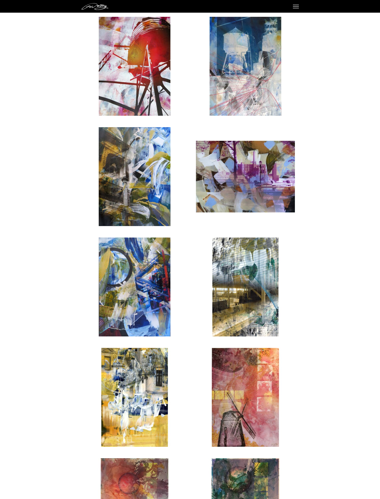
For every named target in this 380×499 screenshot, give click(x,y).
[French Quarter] (134, 176)
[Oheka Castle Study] (134, 397)
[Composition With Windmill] (245, 397)
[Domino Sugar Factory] (245, 176)
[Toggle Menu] (296, 6)
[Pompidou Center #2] (134, 287)
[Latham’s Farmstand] (245, 287)
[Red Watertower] (134, 66)
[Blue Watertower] (245, 66)
